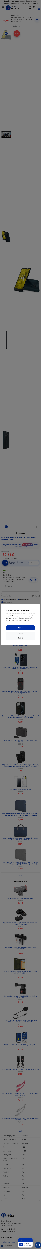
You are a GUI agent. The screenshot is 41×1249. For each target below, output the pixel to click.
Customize (20, 634)
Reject (20, 638)
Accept (20, 628)
